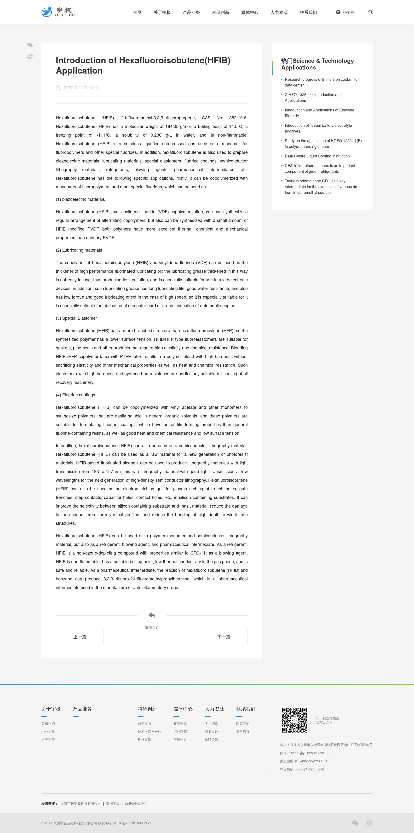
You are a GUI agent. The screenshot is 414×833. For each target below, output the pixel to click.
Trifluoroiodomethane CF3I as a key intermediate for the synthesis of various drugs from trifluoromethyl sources (323, 186)
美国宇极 (113, 803)
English (348, 12)
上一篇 (79, 636)
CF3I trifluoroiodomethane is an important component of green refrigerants (320, 168)
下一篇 (223, 636)
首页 (137, 12)
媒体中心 (250, 12)
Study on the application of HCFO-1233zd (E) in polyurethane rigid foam (323, 143)
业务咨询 (243, 731)
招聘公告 (211, 739)
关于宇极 (162, 12)
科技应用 (144, 739)
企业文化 (48, 731)
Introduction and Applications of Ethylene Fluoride (319, 112)
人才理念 (211, 724)
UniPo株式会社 (136, 803)
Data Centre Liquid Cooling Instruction (317, 156)
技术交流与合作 (149, 731)
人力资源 (279, 12)
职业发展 (211, 731)
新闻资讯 (180, 724)
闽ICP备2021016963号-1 (132, 823)
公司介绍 (48, 724)
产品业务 (191, 12)
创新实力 (144, 724)
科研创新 (220, 12)
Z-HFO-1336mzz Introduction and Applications (313, 97)
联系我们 (308, 12)
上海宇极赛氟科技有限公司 (81, 803)
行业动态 (180, 731)
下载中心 (180, 739)
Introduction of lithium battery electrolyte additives (318, 128)
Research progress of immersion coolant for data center (322, 82)
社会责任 (48, 739)
